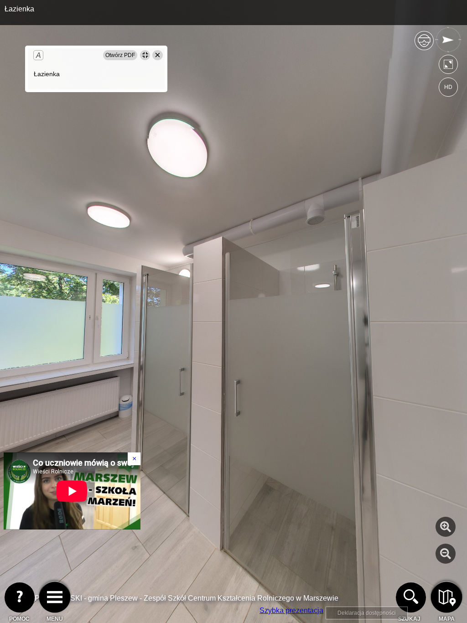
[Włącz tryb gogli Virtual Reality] (424, 44)
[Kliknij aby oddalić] (446, 554)
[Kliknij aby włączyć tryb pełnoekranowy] (448, 66)
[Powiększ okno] (145, 55)
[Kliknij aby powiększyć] (446, 527)
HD (448, 87)
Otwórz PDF (120, 55)
